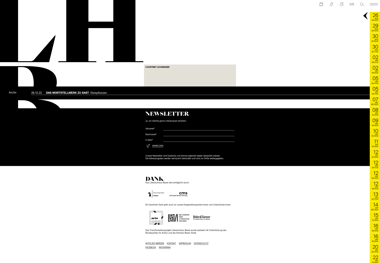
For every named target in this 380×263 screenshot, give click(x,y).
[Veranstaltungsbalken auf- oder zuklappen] (365, 16)
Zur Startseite (68, 30)
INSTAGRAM (165, 248)
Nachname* (151, 135)
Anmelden (157, 146)
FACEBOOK (150, 248)
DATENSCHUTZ (201, 244)
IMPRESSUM (185, 244)
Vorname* (150, 129)
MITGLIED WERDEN (154, 244)
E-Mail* (149, 140)
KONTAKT (171, 244)
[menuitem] (205, 93)
